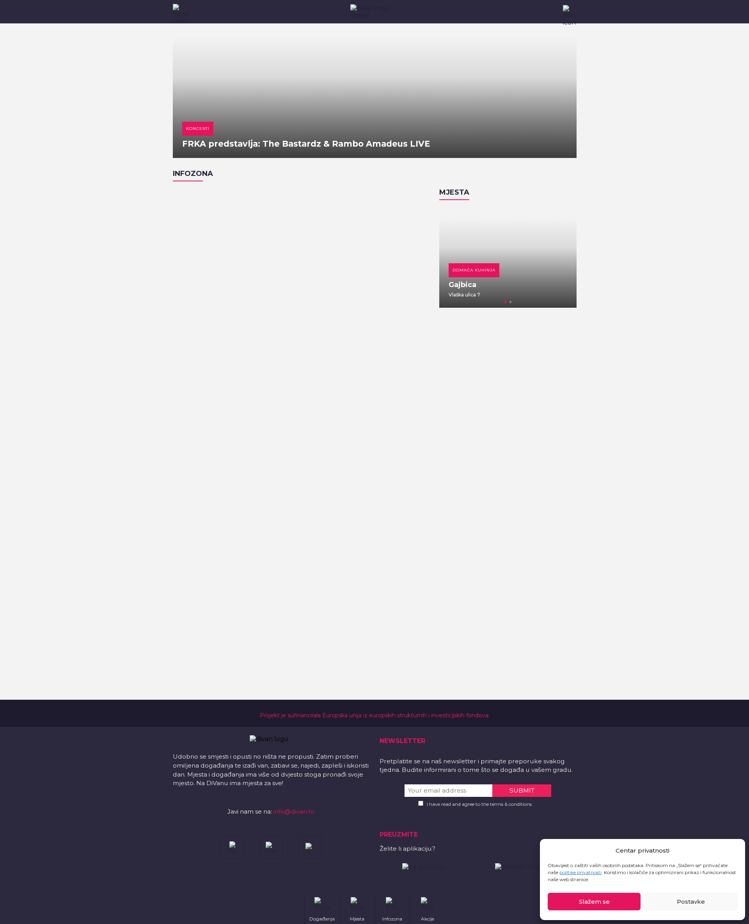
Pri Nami (515, 284)
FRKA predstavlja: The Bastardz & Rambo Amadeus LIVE (306, 144)
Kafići (510, 270)
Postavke (691, 901)
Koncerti (197, 128)
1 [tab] (505, 302)
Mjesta (454, 192)
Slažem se (594, 901)
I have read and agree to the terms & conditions (479, 804)
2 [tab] (510, 302)
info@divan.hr (294, 811)
